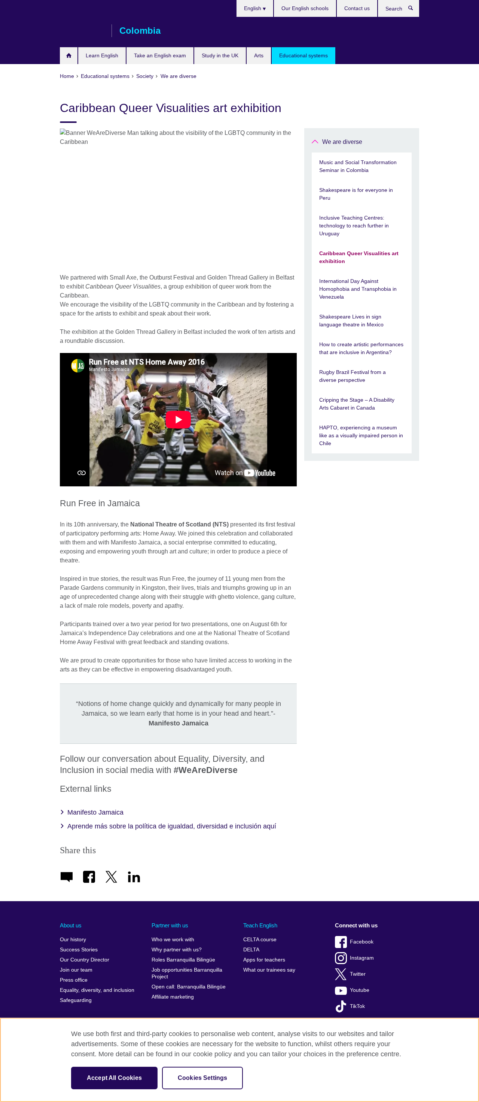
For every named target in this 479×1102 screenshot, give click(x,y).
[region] (239, 1060)
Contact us (357, 8)
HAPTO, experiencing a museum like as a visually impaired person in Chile (361, 435)
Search (414, 9)
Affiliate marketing (173, 997)
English (253, 8)
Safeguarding (76, 1000)
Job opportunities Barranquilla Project (187, 973)
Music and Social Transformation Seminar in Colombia (358, 166)
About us (71, 925)
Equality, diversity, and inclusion (97, 990)
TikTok (357, 1006)
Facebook (361, 942)
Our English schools (305, 8)
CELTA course (260, 939)
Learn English (102, 55)
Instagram (362, 958)
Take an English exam (160, 55)
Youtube (359, 990)
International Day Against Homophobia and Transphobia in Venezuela (358, 289)
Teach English (260, 925)
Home (68, 55)
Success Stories (79, 949)
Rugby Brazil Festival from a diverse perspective (352, 376)
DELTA (251, 949)
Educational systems (303, 55)
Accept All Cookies (114, 1078)
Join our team (76, 970)
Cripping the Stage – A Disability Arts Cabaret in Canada (356, 404)
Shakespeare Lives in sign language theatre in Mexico (351, 320)
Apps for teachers (264, 960)
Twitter (358, 974)
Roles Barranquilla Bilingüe (183, 960)
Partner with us (170, 925)
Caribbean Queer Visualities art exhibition (359, 257)
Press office (74, 980)
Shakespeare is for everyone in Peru (356, 194)
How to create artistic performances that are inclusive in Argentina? (361, 348)
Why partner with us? (177, 949)
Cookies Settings (203, 1078)
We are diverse (342, 142)
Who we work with (173, 939)
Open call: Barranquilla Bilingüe (189, 987)
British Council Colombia (82, 30)
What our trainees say (269, 970)
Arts (258, 55)
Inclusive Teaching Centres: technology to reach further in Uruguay (354, 225)
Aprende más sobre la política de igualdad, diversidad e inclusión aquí (171, 826)
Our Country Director (84, 960)
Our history (73, 939)
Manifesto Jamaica (95, 812)
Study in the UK (220, 55)
